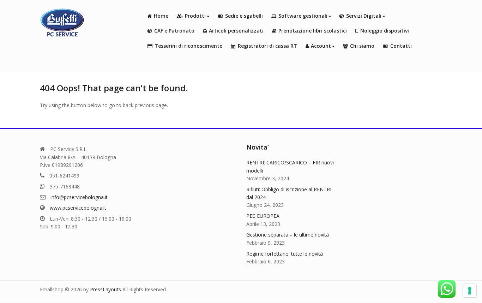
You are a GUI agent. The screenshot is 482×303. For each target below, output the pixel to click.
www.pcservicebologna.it (78, 207)
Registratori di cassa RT (267, 45)
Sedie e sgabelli (244, 15)
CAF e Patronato (174, 30)
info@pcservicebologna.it (79, 197)
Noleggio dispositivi (384, 30)
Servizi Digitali (364, 15)
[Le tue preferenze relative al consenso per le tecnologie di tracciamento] (469, 290)
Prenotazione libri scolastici (312, 30)
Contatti (401, 45)
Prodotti (196, 15)
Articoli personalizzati (236, 30)
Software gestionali (303, 15)
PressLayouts (105, 289)
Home (161, 15)
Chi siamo (362, 45)
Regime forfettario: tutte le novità (284, 253)
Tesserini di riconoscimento (189, 45)
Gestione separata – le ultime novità (287, 234)
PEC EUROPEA (262, 215)
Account (321, 45)
